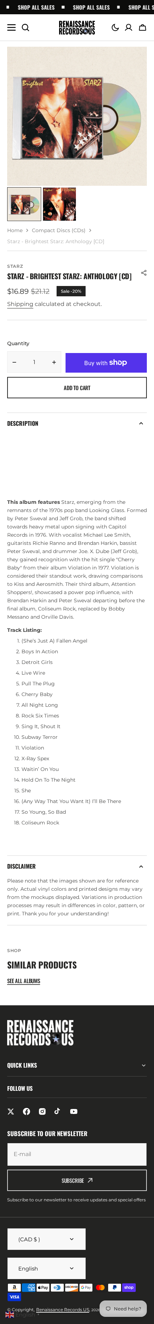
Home (15, 230)
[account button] (128, 27)
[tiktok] (58, 1111)
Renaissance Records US (62, 1309)
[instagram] (42, 1111)
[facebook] (26, 1111)
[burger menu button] (11, 27)
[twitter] (11, 1111)
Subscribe (73, 1180)
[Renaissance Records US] (77, 28)
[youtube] (74, 1111)
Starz (15, 266)
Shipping (20, 304)
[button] (115, 27)
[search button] (25, 27)
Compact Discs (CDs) (59, 230)
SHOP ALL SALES (31, 7)
